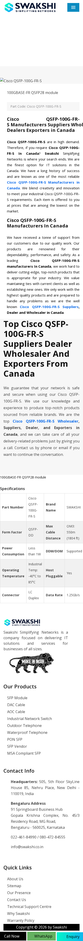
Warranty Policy (20, 920)
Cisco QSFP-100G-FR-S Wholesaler (45, 421)
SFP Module (16, 697)
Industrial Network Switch (29, 718)
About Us (14, 878)
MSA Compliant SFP (23, 753)
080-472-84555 (52, 837)
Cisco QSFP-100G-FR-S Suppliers (49, 306)
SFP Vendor (16, 746)
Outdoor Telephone (24, 725)
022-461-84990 (24, 837)
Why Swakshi (18, 913)
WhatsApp (42, 936)
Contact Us (16, 899)
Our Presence (18, 892)
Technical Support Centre (28, 906)
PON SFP (14, 739)
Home (13, 51)
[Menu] (73, 7)
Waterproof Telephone (26, 732)
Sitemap (13, 885)
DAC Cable (15, 704)
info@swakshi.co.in (27, 846)
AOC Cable (15, 711)
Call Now (11, 936)
